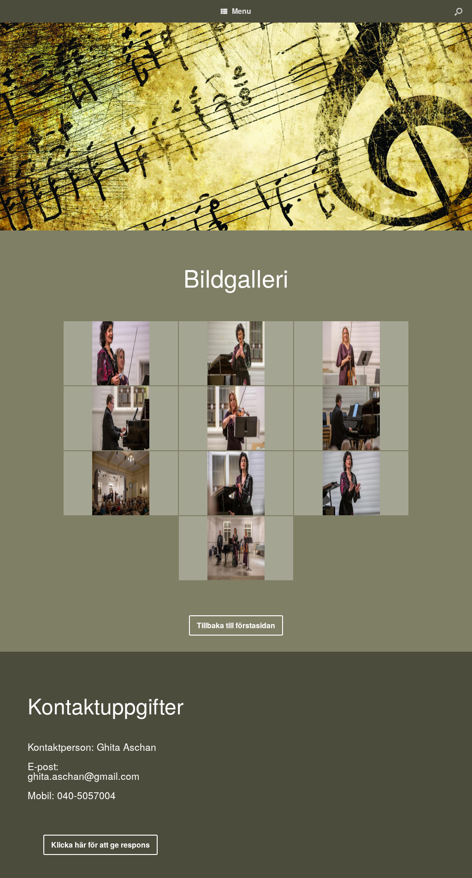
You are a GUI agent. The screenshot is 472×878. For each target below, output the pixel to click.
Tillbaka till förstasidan (236, 625)
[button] (458, 11)
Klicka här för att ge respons (100, 844)
